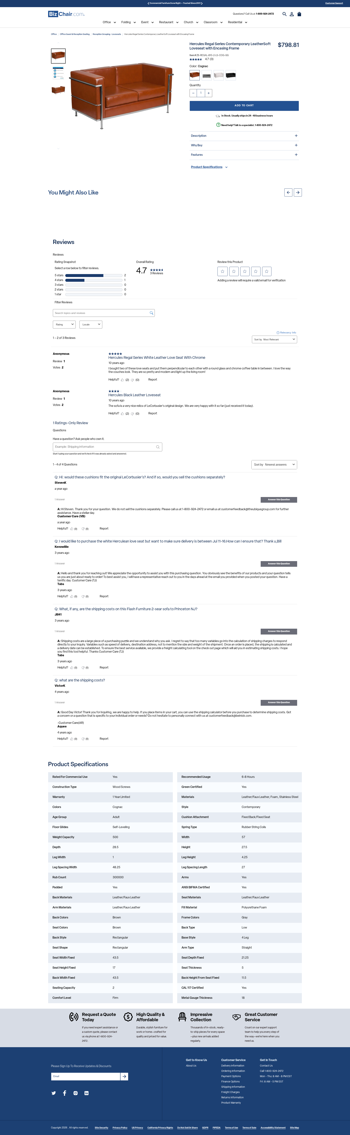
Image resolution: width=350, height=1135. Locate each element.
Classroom (210, 22)
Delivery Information (232, 1066)
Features (197, 155)
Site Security (101, 1128)
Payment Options (231, 1076)
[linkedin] (86, 1093)
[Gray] (207, 75)
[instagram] (75, 1093)
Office (107, 22)
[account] (292, 14)
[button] (58, 56)
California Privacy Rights (160, 1128)
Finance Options (230, 1081)
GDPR (205, 1128)
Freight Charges (230, 1092)
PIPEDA (217, 1128)
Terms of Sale (249, 1128)
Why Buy (196, 145)
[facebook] (64, 1093)
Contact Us (266, 1066)
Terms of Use (231, 1128)
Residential (235, 22)
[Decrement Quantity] (193, 93)
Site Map (294, 1128)
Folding (126, 22)
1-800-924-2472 (265, 14)
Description (198, 136)
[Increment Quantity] (208, 93)
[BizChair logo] (66, 14)
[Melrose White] (219, 75)
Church (188, 22)
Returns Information (232, 1097)
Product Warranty (231, 1103)
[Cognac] (195, 75)
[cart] (299, 15)
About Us (191, 1066)
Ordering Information (233, 1071)
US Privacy (137, 1128)
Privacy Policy (120, 1128)
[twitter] (53, 1093)
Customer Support (334, 3)
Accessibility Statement (273, 1128)
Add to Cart (244, 105)
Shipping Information (233, 1087)
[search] (285, 14)
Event (145, 22)
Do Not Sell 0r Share (187, 1128)
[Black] (231, 75)
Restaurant (166, 22)
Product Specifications (206, 167)
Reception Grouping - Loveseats (107, 34)
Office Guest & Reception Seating (75, 34)
